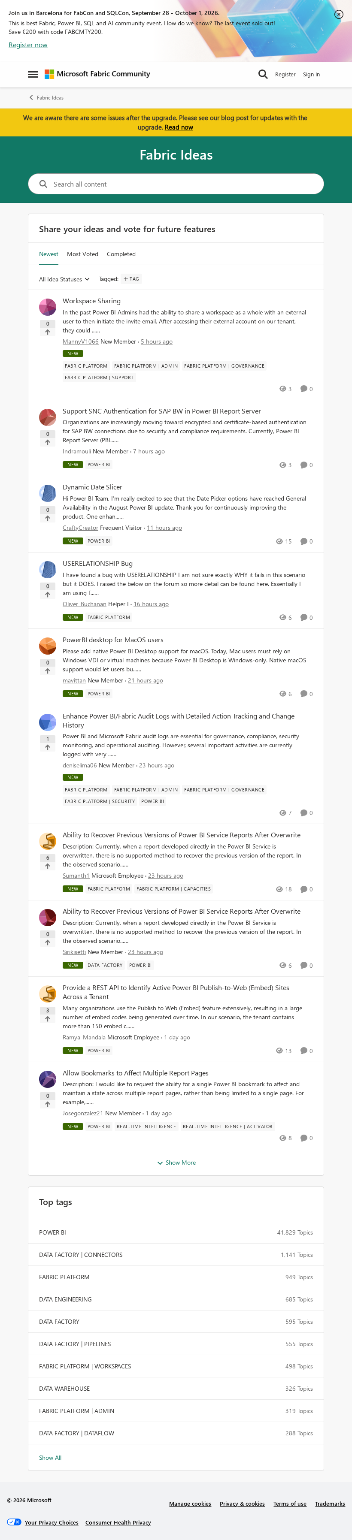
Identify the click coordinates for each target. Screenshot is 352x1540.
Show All (50, 1457)
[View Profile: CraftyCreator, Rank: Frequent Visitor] (47, 493)
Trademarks (330, 1503)
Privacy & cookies (242, 1503)
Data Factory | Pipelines (75, 1344)
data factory (59, 1321)
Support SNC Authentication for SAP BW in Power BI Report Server (162, 411)
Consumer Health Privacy (118, 1522)
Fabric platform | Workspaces (85, 1366)
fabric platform (64, 1277)
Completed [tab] (121, 254)
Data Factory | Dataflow (76, 1433)
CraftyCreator (80, 527)
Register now (28, 44)
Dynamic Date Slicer (92, 487)
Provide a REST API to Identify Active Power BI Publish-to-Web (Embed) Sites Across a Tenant (176, 992)
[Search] (263, 74)
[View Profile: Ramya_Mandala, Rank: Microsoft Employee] (47, 994)
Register (285, 74)
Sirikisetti (74, 952)
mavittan (74, 680)
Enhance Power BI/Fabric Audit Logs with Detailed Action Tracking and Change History (178, 720)
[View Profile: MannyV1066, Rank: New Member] (47, 307)
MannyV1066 (81, 341)
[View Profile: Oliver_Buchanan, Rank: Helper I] (47, 569)
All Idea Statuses (60, 279)
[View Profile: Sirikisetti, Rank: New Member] (47, 917)
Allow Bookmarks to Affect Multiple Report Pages (136, 1073)
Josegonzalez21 (83, 1113)
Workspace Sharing (92, 300)
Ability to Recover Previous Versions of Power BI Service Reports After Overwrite (181, 834)
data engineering (65, 1299)
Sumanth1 (76, 875)
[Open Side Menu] (33, 74)
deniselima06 (80, 765)
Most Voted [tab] (82, 254)
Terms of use (289, 1503)
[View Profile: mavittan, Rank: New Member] (47, 646)
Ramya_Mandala (84, 1037)
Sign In (311, 74)
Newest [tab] (48, 254)
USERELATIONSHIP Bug (98, 563)
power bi (52, 1232)
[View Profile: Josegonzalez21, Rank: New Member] (47, 1079)
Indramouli (77, 451)
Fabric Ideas (50, 97)
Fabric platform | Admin (76, 1411)
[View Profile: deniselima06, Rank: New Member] (47, 722)
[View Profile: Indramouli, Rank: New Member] (47, 417)
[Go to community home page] (97, 74)
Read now (179, 127)
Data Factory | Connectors (80, 1254)
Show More (181, 1162)
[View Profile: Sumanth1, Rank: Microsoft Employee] (47, 841)
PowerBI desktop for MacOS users (113, 639)
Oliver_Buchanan (84, 604)
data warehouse (64, 1388)
